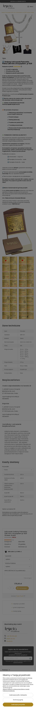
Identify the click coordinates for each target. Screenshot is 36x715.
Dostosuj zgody (18, 700)
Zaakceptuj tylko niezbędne (18, 695)
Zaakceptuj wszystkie (18, 704)
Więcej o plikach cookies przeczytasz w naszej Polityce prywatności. (16, 690)
